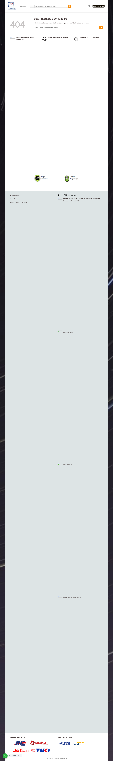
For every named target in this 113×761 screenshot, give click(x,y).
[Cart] (89, 6)
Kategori (23, 6)
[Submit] (69, 6)
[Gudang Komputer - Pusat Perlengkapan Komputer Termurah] (12, 6)
